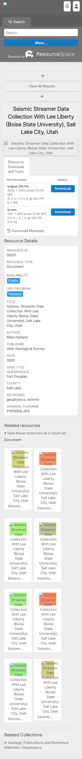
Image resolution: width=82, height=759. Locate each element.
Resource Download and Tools (16, 167)
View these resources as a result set (36, 433)
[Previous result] (43, 76)
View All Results (42, 86)
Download (63, 188)
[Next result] (42, 96)
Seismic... (16, 506)
